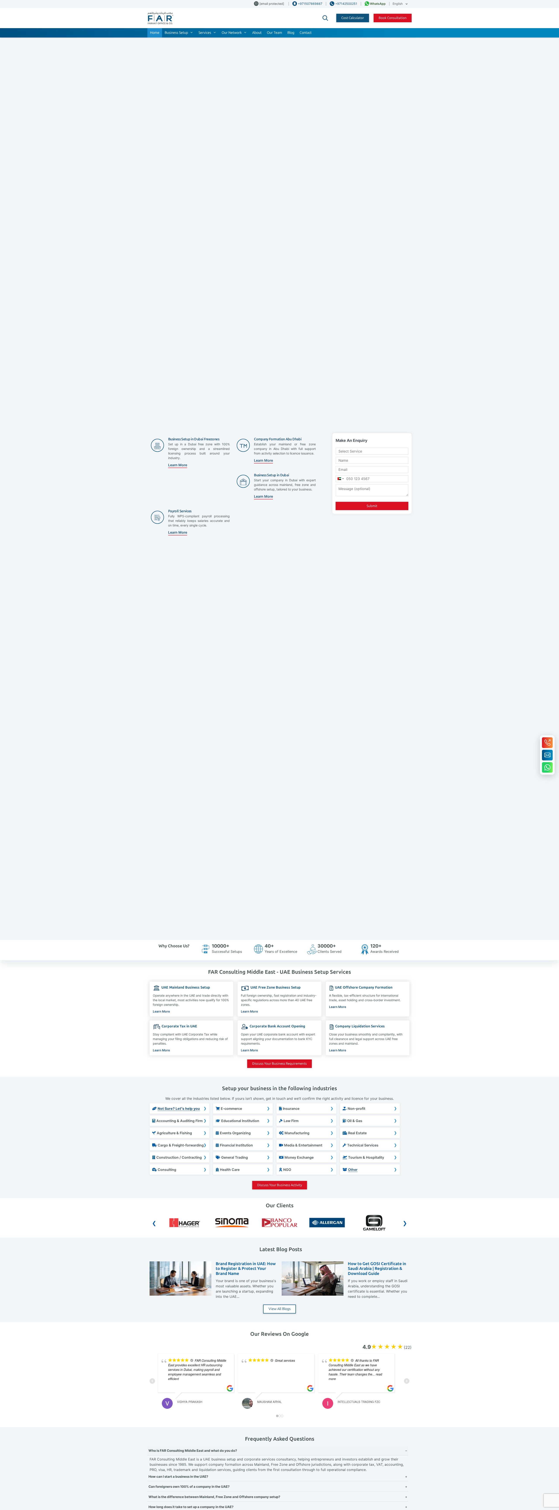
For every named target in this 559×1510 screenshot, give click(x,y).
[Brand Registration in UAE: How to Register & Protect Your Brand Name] (180, 1294)
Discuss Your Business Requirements (279, 1064)
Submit (372, 506)
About (257, 33)
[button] (325, 18)
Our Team (274, 33)
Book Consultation (393, 18)
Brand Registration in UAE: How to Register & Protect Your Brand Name (246, 1268)
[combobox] (340, 478)
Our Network (232, 33)
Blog (290, 33)
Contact (306, 33)
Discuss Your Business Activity (279, 1185)
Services (204, 33)
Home (154, 33)
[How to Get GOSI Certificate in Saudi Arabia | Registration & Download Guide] (312, 1294)
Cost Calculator (352, 18)
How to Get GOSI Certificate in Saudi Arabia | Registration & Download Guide (377, 1268)
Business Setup (176, 33)
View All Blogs (280, 1309)
